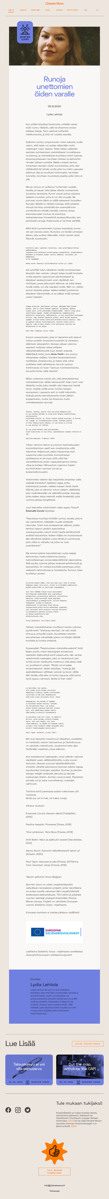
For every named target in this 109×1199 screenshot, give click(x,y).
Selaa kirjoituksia (87, 1043)
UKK (85, 10)
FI (97, 10)
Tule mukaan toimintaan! (54, 1171)
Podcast (59, 10)
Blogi (47, 10)
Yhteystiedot (72, 10)
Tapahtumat (35, 10)
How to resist (11, 11)
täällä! (74, 1126)
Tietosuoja (54, 1191)
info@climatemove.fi (54, 1186)
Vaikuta (23, 10)
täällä (70, 1121)
